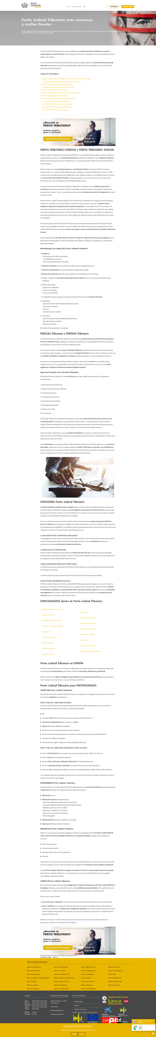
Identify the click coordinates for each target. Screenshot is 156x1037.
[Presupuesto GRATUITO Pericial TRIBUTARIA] (78, 132)
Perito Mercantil (115, 978)
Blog (68, 6)
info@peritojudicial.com (57, 1010)
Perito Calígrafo (33, 970)
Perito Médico (86, 978)
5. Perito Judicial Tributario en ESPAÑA (54, 96)
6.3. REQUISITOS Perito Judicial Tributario (57, 107)
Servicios (76, 1005)
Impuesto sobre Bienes (88, 618)
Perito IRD (112, 974)
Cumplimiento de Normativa (51, 620)
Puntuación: (44, 957)
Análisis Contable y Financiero (52, 609)
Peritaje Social (114, 985)
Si (81, 1034)
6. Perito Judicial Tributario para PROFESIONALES (58, 98)
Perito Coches (59, 970)
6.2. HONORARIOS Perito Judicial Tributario (57, 104)
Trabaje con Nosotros (80, 1009)
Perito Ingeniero (87, 974)
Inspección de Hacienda (88, 623)
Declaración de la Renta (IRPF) (52, 626)
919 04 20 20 (54, 1006)
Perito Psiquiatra (115, 981)
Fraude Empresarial (48, 648)
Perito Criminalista (88, 970)
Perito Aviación (114, 967)
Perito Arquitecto (88, 967)
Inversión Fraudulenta (87, 629)
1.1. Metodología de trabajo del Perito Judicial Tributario (61, 82)
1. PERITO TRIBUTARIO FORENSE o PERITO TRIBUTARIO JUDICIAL (65, 79)
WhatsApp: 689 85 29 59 (57, 1014)
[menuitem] (69, 6)
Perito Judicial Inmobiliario (38, 978)
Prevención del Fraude (88, 646)
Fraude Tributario (48, 654)
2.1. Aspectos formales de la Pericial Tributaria (58, 87)
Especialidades (77, 6)
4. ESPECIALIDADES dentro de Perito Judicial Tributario (60, 93)
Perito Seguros (87, 985)
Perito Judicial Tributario (64, 978)
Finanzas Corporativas (49, 637)
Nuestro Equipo (78, 1001)
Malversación (84, 640)
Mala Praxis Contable (87, 634)
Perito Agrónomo (61, 967)
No (74, 1034)
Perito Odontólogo (62, 981)
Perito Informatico (61, 974)
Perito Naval (32, 981)
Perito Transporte (61, 988)
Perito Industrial (34, 974)
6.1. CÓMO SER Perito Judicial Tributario (56, 101)
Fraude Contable (47, 643)
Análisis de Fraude (48, 615)
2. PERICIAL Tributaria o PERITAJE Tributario (56, 84)
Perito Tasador (33, 988)
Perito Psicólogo (88, 981)
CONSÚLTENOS (128, 6)
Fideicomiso (46, 632)
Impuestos (83, 612)
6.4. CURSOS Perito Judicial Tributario (55, 110)
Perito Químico (33, 985)
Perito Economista (115, 970)
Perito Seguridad (60, 985)
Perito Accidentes (34, 967)
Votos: (55, 957)
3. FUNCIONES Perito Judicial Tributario (54, 90)
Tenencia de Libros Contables (90, 651)
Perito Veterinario (88, 988)
